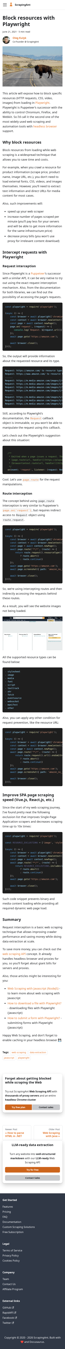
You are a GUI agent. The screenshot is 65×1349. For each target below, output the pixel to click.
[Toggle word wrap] (53, 306)
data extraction (38, 1052)
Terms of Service (12, 1250)
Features (8, 1206)
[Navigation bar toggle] (5, 4)
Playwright (42, 103)
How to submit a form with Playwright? (34, 1018)
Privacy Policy (11, 1255)
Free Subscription (13, 1232)
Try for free (32, 1169)
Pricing (7, 1211)
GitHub (7, 1307)
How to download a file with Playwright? (34, 1003)
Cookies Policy (11, 1260)
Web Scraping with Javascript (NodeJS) (33, 988)
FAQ (5, 1217)
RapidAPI (8, 1312)
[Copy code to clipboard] (58, 306)
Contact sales (46, 1107)
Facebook (8, 1317)
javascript (9, 1057)
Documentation (12, 1222)
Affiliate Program (13, 1289)
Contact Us (9, 1284)
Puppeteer (38, 273)
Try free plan (18, 1107)
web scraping (19, 1052)
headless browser (45, 126)
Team (6, 1279)
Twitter (7, 1323)
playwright (23, 1057)
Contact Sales (32, 1177)
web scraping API (14, 954)
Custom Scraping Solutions (19, 1227)
